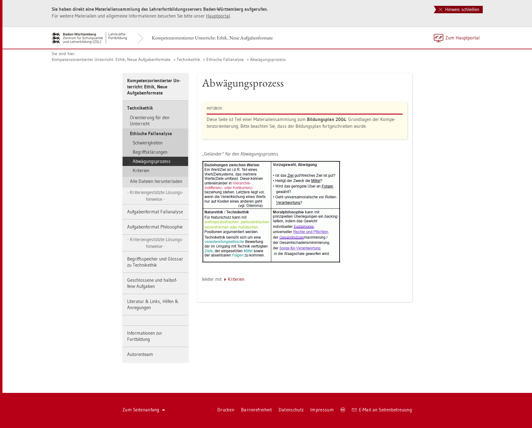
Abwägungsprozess (268, 59)
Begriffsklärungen (150, 152)
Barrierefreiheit (256, 410)
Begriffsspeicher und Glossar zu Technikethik (155, 262)
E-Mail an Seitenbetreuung (385, 410)
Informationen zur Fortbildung (144, 336)
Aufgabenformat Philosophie (155, 227)
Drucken (225, 410)
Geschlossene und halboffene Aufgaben (152, 283)
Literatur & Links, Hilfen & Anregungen (152, 304)
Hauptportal (218, 16)
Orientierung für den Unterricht (149, 121)
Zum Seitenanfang (141, 410)
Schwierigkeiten (148, 143)
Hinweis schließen (461, 9)
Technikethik (188, 59)
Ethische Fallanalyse (225, 59)
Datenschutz (291, 410)
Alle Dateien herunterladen (156, 181)
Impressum (322, 410)
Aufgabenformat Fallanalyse (155, 212)
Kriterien (141, 170)
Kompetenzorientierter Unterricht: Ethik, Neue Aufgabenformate (212, 37)
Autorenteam (140, 354)
